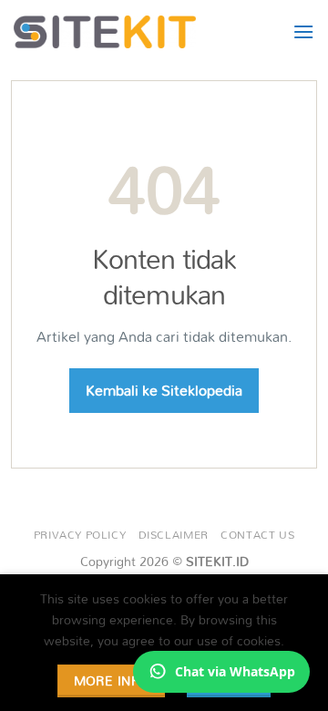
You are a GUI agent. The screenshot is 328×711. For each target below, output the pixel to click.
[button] (303, 31)
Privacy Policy (80, 534)
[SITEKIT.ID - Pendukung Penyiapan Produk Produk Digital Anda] (105, 32)
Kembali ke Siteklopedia (164, 390)
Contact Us (257, 534)
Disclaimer (173, 534)
